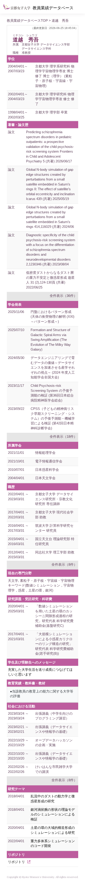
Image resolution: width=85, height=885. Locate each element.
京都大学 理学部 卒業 (51, 112)
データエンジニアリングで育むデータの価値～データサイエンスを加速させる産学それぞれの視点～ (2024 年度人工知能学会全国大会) (53, 367)
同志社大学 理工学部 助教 (54, 552)
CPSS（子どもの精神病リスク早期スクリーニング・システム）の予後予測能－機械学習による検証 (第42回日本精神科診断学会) (53, 418)
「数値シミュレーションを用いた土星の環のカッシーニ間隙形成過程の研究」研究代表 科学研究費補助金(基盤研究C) (54, 616)
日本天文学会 (45, 478)
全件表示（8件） (64, 564)
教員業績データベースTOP (27, 20)
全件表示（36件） (63, 296)
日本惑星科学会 (47, 469)
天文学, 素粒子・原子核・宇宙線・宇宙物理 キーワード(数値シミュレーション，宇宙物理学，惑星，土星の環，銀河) (41, 585)
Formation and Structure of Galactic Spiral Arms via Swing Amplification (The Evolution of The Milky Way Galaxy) (51, 339)
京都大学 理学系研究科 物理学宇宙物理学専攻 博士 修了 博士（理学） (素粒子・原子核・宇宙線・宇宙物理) (54, 76)
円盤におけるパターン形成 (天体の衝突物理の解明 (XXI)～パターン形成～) (52, 316)
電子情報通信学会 (48, 461)
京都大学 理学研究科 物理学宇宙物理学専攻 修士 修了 (54, 99)
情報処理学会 (45, 453)
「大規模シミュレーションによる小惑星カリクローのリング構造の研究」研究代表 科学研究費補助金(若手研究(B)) (54, 643)
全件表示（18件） (63, 436)
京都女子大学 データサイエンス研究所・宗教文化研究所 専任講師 (54, 499)
